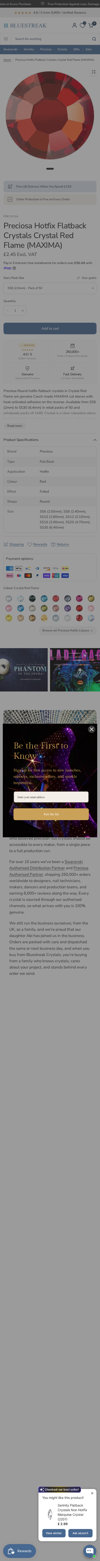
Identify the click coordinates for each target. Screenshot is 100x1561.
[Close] (91, 729)
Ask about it (80, 1533)
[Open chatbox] (89, 1551)
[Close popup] (92, 1493)
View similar (54, 1533)
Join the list (51, 814)
